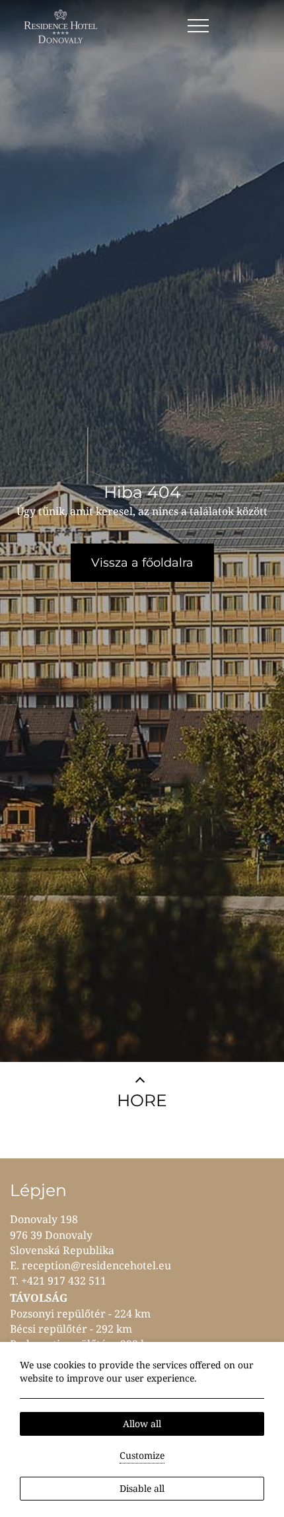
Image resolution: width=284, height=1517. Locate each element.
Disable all (142, 1488)
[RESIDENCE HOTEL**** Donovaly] (62, 26)
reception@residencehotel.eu (96, 1265)
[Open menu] (198, 26)
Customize (142, 1455)
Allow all (142, 1423)
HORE (142, 1100)
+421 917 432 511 (63, 1280)
